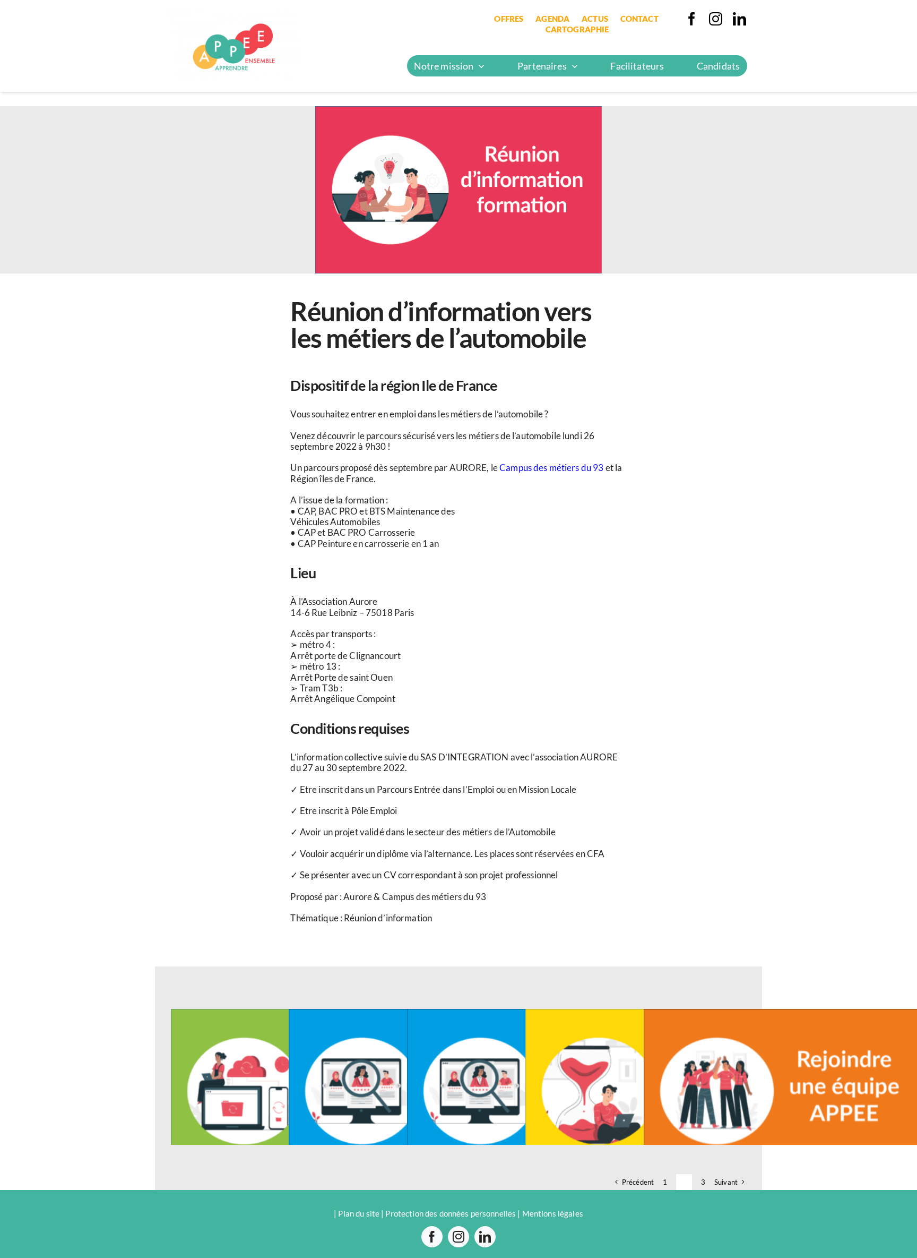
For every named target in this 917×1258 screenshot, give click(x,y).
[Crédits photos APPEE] (233, 15)
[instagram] (715, 18)
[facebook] (691, 18)
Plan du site (358, 1213)
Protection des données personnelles (450, 1213)
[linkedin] (739, 18)
